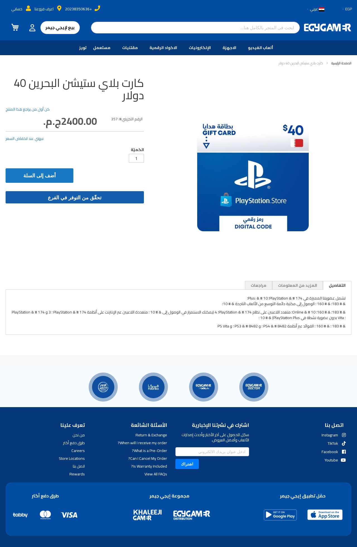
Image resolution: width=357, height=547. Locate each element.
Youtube (331, 460)
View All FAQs (155, 474)
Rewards (77, 474)
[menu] (178, 47)
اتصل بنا (79, 466)
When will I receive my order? (142, 443)
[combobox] (195, 27)
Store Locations (72, 458)
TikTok (333, 443)
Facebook (330, 451)
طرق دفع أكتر (74, 443)
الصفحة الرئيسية (341, 63)
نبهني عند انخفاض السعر (25, 138)
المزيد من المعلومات (297, 285)
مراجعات (258, 285)
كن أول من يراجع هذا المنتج (28, 109)
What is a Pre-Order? (149, 450)
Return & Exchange (151, 435)
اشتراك (187, 463)
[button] (347, 9)
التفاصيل (337, 285)
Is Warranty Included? (149, 466)
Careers (78, 450)
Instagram (330, 435)
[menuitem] (262, 47)
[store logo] (327, 27)
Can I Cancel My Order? (147, 458)
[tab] (337, 285)
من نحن (79, 435)
